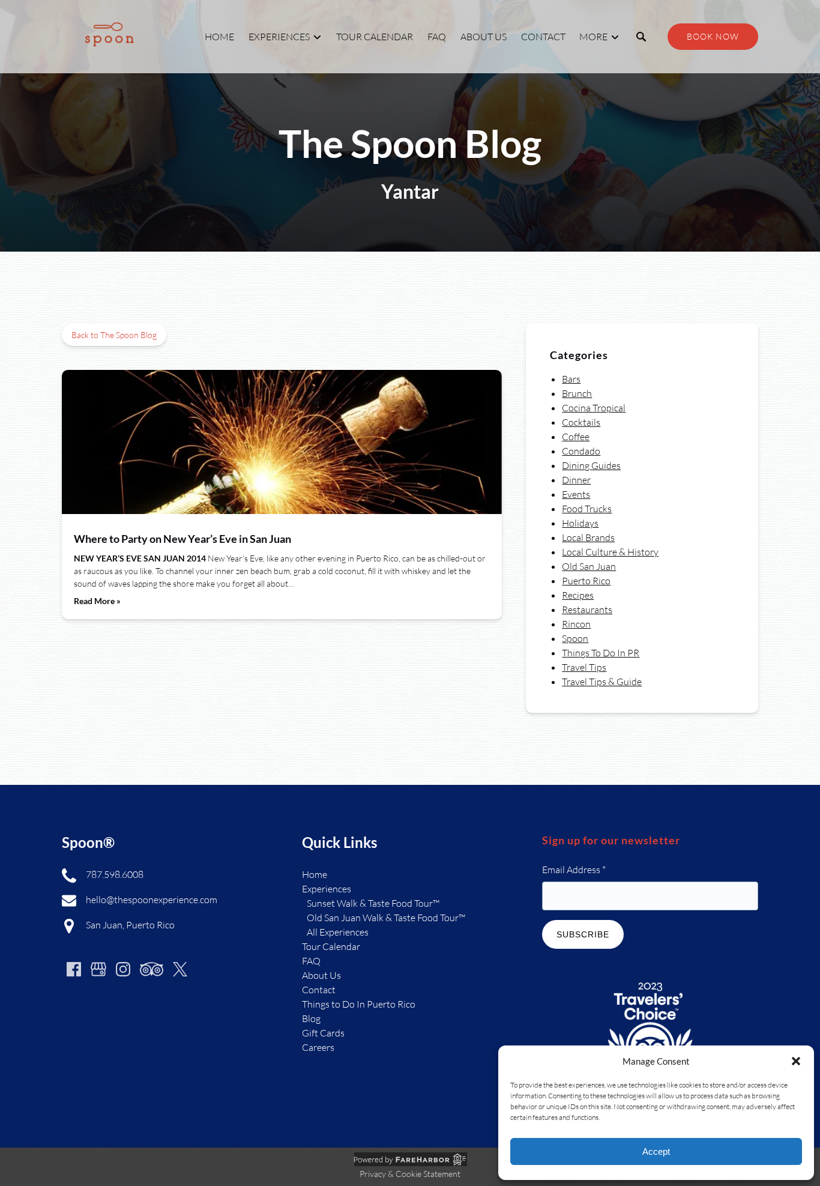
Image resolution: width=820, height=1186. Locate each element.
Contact (543, 37)
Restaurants (587, 610)
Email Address (574, 870)
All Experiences (338, 932)
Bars (571, 379)
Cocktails (581, 422)
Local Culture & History (610, 552)
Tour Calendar (374, 37)
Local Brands (588, 537)
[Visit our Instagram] (123, 969)
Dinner (576, 480)
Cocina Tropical (594, 408)
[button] (796, 1061)
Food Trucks (587, 509)
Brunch (577, 393)
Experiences (326, 889)
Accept (656, 1151)
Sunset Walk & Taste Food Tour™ (373, 903)
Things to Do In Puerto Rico (358, 1004)
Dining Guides (591, 465)
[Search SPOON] (641, 36)
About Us (483, 37)
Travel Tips (584, 667)
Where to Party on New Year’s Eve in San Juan (182, 538)
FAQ (436, 37)
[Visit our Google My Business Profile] (98, 969)
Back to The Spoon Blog (114, 335)
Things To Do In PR (600, 653)
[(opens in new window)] (650, 980)
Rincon (576, 624)
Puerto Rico (586, 581)
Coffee (575, 437)
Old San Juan (589, 566)
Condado (581, 451)
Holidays (580, 523)
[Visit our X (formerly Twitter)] (180, 969)
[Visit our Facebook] (74, 969)
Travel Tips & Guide (602, 682)
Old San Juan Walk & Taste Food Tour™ (386, 918)
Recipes (578, 595)
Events (576, 494)
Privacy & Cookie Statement (410, 1174)
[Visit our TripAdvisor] (151, 969)
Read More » (97, 601)
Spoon (575, 638)
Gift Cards (323, 1033)
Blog (311, 1018)
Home (219, 37)
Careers (318, 1047)
